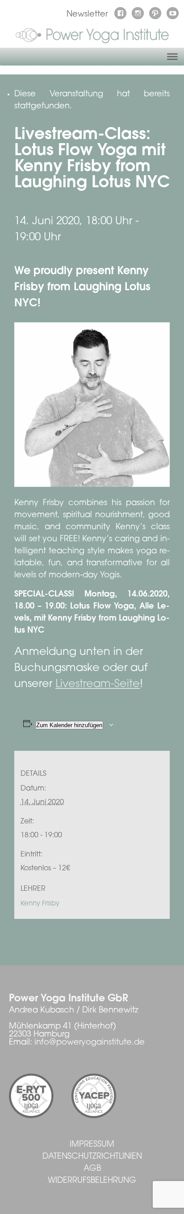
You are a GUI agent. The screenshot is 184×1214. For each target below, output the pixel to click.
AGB (92, 1169)
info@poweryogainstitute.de (89, 1043)
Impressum (92, 1145)
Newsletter (87, 15)
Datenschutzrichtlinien (92, 1157)
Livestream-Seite (97, 684)
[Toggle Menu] (172, 56)
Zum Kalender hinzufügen (69, 725)
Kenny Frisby (40, 904)
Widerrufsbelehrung (92, 1181)
